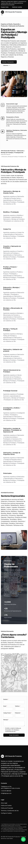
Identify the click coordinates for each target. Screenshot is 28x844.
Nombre (5, 699)
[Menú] (2, 15)
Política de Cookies (6, 805)
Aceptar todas (4, 7)
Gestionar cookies (17, 7)
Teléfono (17, 706)
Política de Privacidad (7, 808)
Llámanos (5, 65)
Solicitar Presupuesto (8, 62)
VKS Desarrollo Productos (13, 12)
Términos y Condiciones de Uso (10, 810)
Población (18, 713)
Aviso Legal (4, 803)
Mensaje (6, 719)
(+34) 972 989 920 (6, 791)
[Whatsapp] (23, 839)
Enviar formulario (14, 735)
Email (5, 706)
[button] (14, 673)
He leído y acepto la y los (13, 729)
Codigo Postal (7, 713)
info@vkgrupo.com (6, 793)
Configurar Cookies (6, 813)
